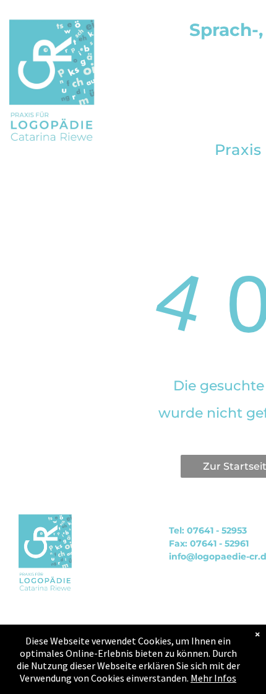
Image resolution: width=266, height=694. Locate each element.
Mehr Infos (213, 678)
